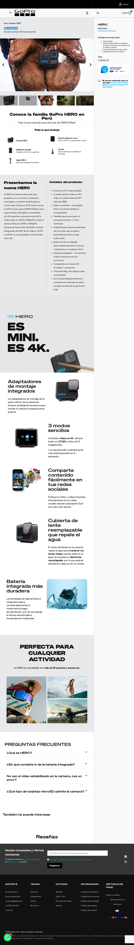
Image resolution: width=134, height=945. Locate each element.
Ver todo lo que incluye (107, 30)
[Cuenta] (120, 4)
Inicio (6, 23)
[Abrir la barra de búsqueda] (98, 13)
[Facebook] (126, 857)
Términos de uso (14, 862)
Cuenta (125, 4)
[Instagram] (126, 862)
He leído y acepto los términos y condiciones (70, 859)
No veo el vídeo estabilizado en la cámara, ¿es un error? (44, 778)
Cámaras (12, 23)
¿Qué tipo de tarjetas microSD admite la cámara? (45, 791)
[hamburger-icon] (10, 13)
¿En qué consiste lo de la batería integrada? (41, 764)
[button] (92, 3)
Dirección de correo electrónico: (62, 849)
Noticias (61, 884)
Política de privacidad (31, 859)
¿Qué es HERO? (19, 753)
